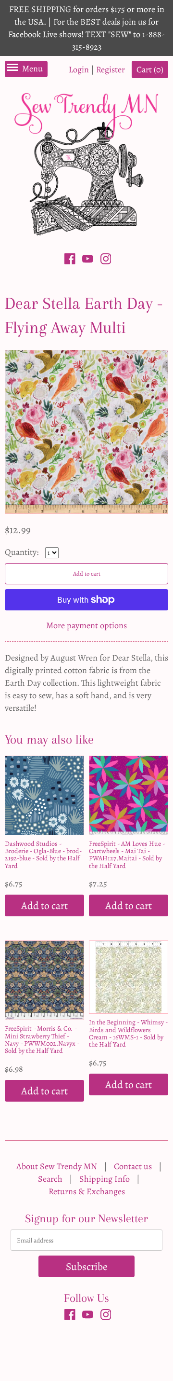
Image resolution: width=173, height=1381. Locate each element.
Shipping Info (104, 1179)
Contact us (133, 1166)
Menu (32, 68)
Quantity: (22, 552)
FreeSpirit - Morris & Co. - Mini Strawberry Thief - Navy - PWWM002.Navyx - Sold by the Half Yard (42, 1039)
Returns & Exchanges (87, 1191)
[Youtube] (87, 260)
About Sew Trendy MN (56, 1166)
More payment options (86, 625)
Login (79, 69)
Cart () (149, 69)
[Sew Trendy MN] (86, 163)
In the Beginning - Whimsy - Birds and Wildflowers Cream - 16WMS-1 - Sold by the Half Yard (128, 1033)
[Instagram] (105, 260)
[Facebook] (69, 260)
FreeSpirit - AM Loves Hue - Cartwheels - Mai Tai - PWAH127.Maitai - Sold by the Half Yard (127, 854)
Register (110, 69)
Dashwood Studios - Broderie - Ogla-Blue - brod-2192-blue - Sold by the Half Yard (43, 854)
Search (50, 1179)
